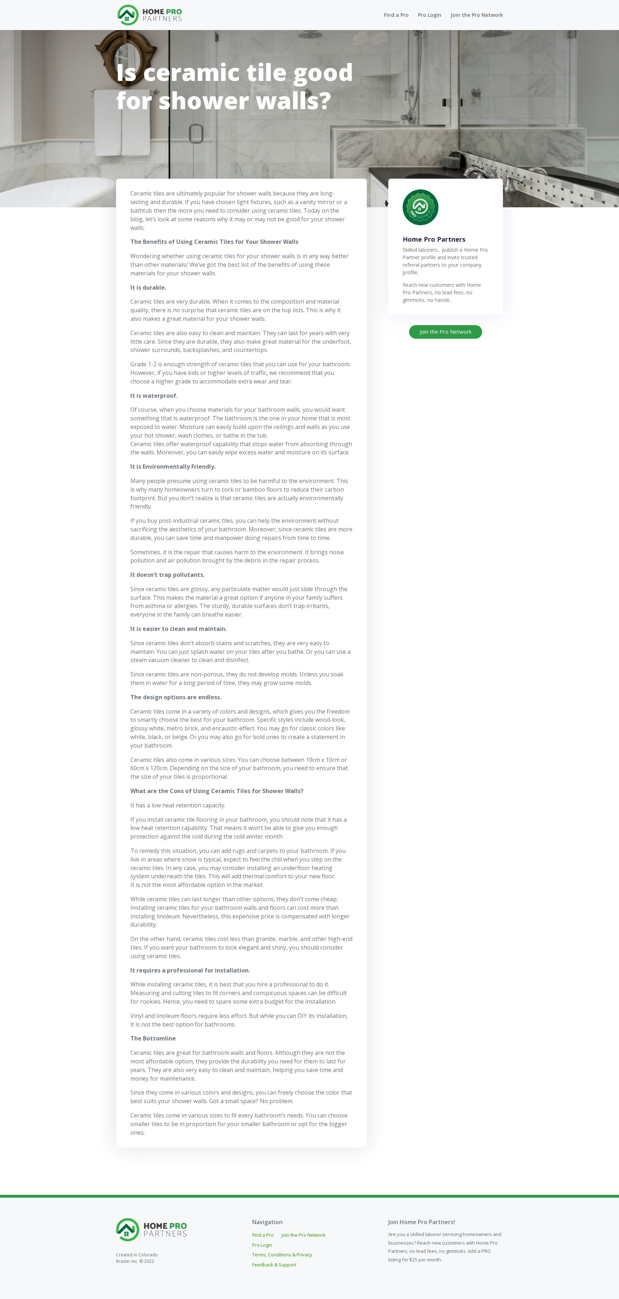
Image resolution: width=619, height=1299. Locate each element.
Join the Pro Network (477, 15)
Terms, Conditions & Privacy (282, 1255)
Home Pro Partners (434, 239)
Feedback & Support (274, 1265)
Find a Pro (396, 15)
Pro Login (429, 15)
